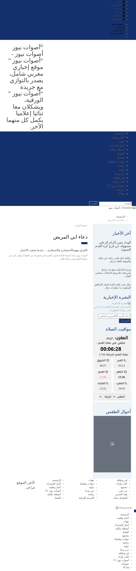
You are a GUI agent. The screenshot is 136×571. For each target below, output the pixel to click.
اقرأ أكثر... (29, 488)
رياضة (121, 165)
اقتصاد (121, 153)
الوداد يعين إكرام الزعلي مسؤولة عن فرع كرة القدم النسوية (113, 246)
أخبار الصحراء (117, 145)
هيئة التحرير (118, 30)
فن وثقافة (119, 177)
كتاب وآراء (118, 181)
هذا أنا (121, 193)
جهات (121, 141)
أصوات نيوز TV (116, 185)
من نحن (119, 27)
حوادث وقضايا (116, 161)
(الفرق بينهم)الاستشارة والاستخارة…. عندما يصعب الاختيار (53, 250)
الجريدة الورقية (116, 33)
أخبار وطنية (118, 137)
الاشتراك (124, 320)
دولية (122, 169)
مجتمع (121, 157)
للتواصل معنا (117, 24)
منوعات (120, 189)
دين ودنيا (120, 173)
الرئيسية (120, 133)
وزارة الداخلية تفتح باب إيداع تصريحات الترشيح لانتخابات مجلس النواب (113, 272)
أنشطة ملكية (117, 149)
